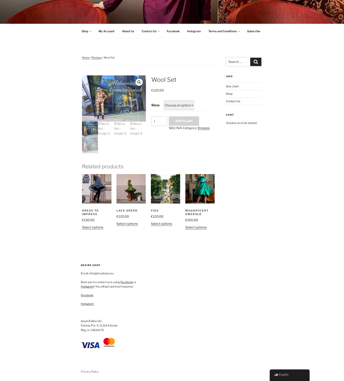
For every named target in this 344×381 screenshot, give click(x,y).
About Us (128, 31)
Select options (92, 227)
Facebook (173, 31)
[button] (139, 82)
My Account (106, 31)
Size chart (232, 86)
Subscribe (253, 31)
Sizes (155, 105)
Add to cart (184, 121)
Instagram (194, 31)
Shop (85, 31)
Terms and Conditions (222, 31)
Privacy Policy (90, 371)
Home (86, 57)
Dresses (97, 57)
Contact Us (149, 31)
